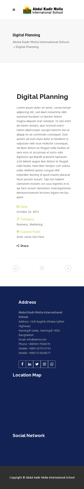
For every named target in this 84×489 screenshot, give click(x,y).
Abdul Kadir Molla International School (41, 42)
